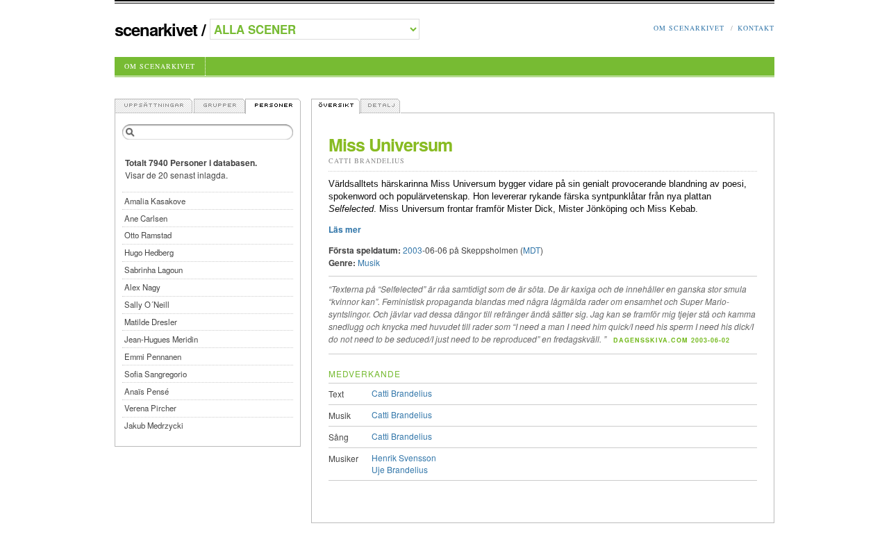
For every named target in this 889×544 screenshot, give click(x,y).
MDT (531, 250)
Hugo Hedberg (149, 252)
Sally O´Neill (146, 304)
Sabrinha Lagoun (153, 269)
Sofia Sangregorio (155, 373)
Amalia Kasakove (154, 200)
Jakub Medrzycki (153, 425)
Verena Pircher (150, 407)
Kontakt (756, 28)
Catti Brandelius (367, 160)
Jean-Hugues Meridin (161, 339)
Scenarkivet (156, 29)
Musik (369, 262)
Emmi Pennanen (152, 356)
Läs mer (345, 229)
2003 (412, 250)
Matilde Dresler (150, 321)
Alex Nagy (142, 286)
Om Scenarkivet (689, 28)
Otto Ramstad (148, 234)
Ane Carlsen (145, 218)
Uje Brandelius (400, 469)
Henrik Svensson (404, 457)
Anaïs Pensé (146, 391)
